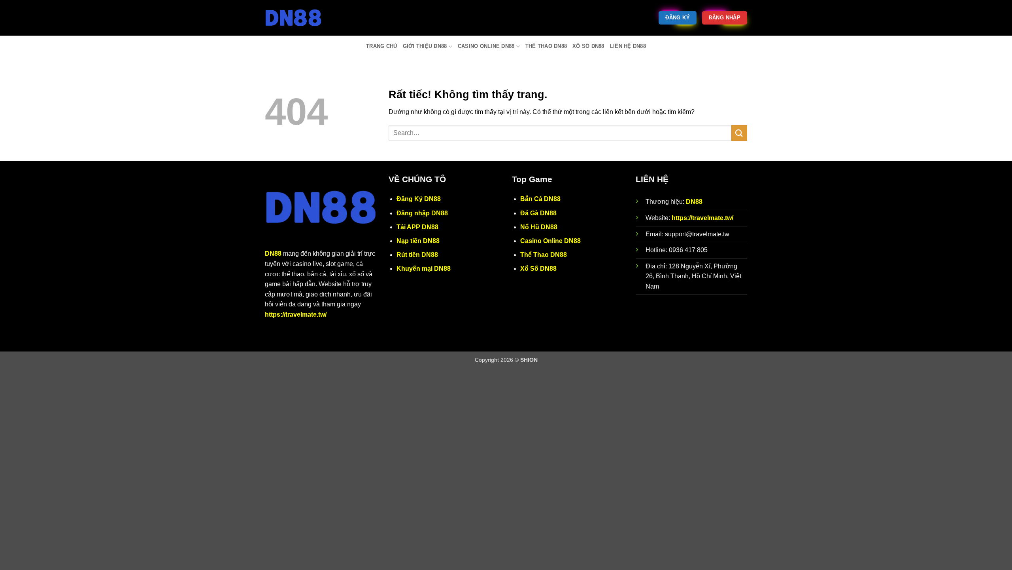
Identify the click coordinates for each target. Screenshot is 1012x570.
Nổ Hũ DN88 (538, 227)
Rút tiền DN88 (417, 254)
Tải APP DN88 (417, 227)
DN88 (273, 253)
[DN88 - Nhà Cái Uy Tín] (304, 18)
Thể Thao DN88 (546, 46)
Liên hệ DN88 (628, 46)
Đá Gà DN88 (538, 213)
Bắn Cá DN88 (540, 199)
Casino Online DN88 (486, 46)
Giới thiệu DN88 (425, 46)
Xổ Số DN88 (588, 46)
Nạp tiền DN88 (418, 241)
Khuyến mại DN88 (423, 268)
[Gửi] (739, 133)
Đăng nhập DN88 (422, 213)
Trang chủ (381, 46)
